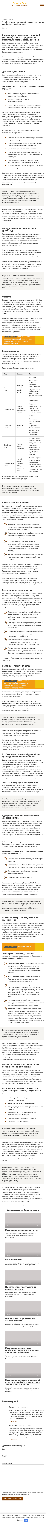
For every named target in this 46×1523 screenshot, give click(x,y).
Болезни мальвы (13, 1259)
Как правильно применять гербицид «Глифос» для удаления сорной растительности (22, 1350)
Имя (4, 1449)
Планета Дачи (20, 3)
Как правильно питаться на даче (21, 1230)
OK (26, 1520)
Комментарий (7, 1463)
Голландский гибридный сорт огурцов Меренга (20, 1319)
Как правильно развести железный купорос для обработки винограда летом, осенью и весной (22, 1382)
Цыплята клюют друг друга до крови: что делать (20, 1288)
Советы (4, 28)
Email (4, 1456)
